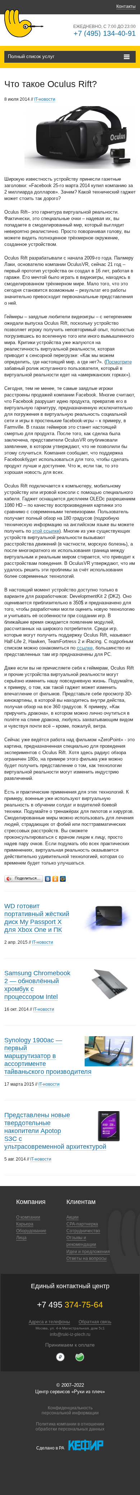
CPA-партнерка (82, 1224)
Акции (72, 1217)
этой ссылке (45, 531)
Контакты (126, 6)
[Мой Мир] (63, 877)
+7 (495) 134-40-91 (105, 33)
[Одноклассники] (55, 877)
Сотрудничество (83, 1230)
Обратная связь (95, 1321)
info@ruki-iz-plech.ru (70, 1334)
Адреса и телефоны (49, 1321)
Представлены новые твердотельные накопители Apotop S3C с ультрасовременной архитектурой (55, 1130)
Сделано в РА (50, 1447)
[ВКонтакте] (48, 877)
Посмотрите (119, 362)
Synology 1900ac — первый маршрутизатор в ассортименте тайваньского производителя (48, 1056)
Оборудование (31, 1230)
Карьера (24, 1224)
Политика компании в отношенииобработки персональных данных (70, 1427)
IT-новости (44, 99)
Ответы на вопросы (86, 1258)
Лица (21, 1237)
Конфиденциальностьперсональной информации (70, 1410)
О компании (28, 1217)
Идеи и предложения (88, 1251)
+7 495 (70, 1304)
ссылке (85, 648)
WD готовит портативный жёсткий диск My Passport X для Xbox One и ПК (36, 918)
